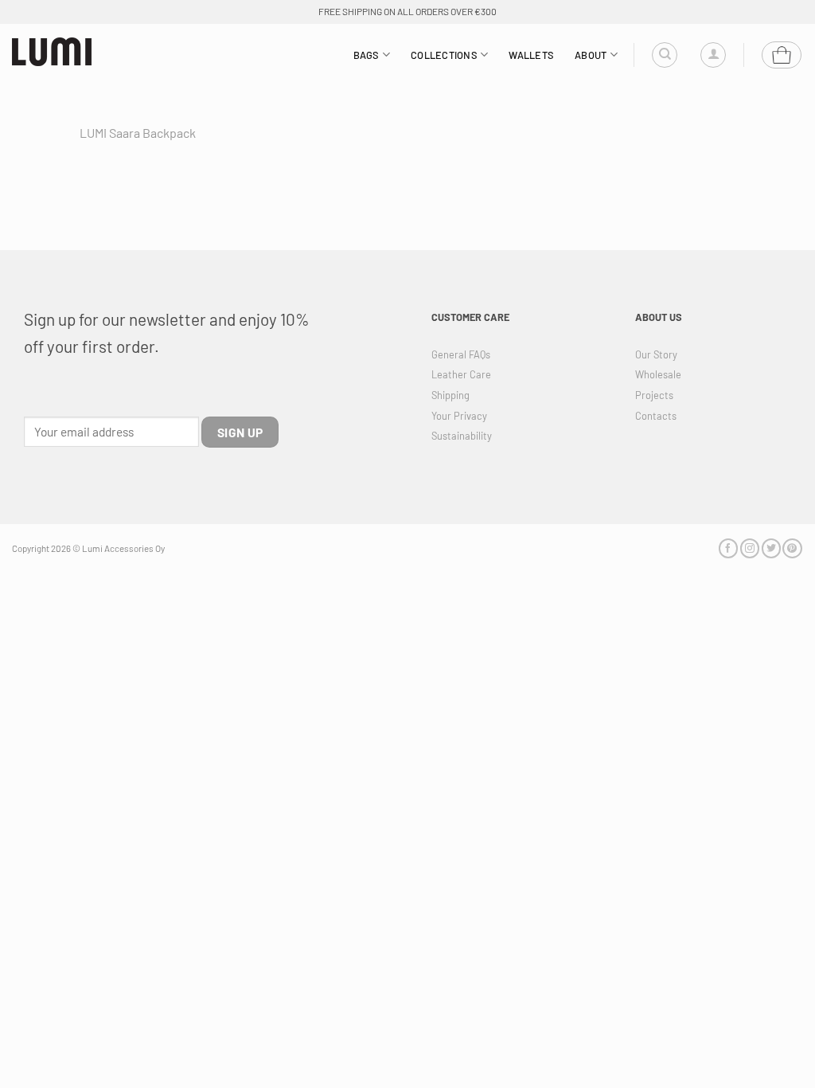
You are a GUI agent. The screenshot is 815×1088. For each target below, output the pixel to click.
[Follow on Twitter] (771, 548)
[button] (713, 55)
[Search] (664, 55)
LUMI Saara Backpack (138, 132)
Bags (366, 55)
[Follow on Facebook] (728, 548)
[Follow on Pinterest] (791, 548)
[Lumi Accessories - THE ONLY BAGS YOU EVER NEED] (52, 52)
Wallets (531, 55)
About (590, 55)
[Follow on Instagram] (749, 548)
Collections (444, 55)
